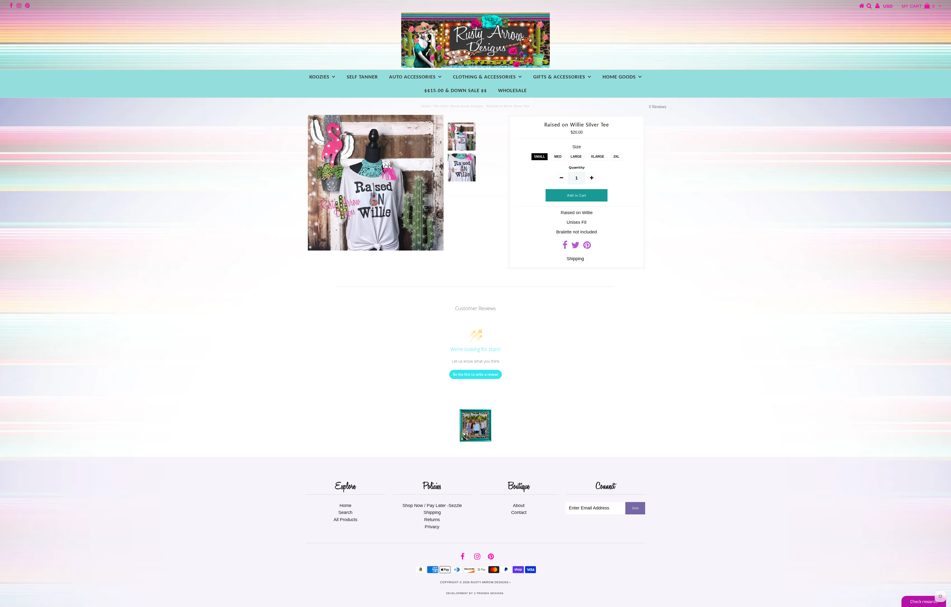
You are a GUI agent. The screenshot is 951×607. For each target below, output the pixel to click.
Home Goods (619, 77)
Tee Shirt (441, 106)
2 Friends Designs (488, 593)
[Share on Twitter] (575, 246)
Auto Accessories (412, 77)
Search (345, 512)
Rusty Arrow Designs (489, 582)
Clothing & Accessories (484, 77)
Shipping (575, 258)
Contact (519, 512)
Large (576, 156)
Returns (432, 519)
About (519, 505)
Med (557, 156)
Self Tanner (362, 77)
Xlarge (597, 156)
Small (539, 156)
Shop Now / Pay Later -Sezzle (432, 505)
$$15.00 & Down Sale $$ (455, 90)
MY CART (918, 6)
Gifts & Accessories (559, 77)
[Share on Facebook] (565, 246)
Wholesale (512, 90)
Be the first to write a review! (475, 374)
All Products (345, 519)
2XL (616, 156)
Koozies (319, 77)
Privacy (432, 526)
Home (426, 106)
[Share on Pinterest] (587, 246)
